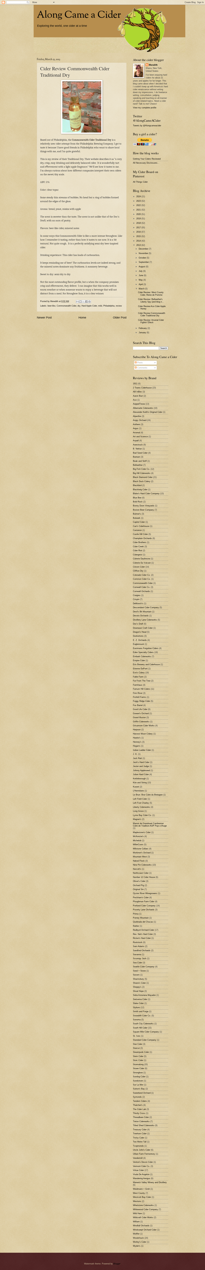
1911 (135, 383)
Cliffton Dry (138, 571)
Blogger (116, 1263)
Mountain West (140, 856)
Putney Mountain (141, 918)
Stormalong (138, 1064)
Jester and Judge (141, 766)
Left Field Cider (140, 799)
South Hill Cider (140, 1028)
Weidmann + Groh (141, 1189)
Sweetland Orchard (142, 1093)
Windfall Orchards (141, 1225)
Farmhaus (137, 685)
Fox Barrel (138, 705)
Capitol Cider (139, 522)
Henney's (137, 742)
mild (100, 306)
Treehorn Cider (140, 1133)
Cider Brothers (139, 542)
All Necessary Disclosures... (146, 163)
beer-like (51, 306)
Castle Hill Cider (140, 534)
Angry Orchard (139, 420)
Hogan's (136, 746)
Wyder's (136, 1246)
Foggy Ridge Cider (141, 701)
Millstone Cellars (140, 848)
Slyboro (136, 1007)
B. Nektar (137, 449)
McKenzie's (138, 836)
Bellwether (138, 465)
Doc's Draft (138, 624)
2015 (138, 236)
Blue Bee (137, 497)
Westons (137, 1201)
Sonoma (137, 1019)
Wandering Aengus (141, 1178)
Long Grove (138, 811)
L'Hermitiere (138, 791)
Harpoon (137, 729)
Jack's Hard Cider (141, 762)
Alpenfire (137, 416)
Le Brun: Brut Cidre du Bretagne (148, 795)
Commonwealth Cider (66, 306)
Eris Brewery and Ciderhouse (146, 664)
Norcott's (137, 869)
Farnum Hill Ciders (141, 689)
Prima (135, 914)
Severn (136, 975)
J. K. (135, 754)
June (141, 275)
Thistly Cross (139, 1113)
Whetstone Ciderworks (143, 1205)
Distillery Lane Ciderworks (145, 620)
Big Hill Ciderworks (141, 473)
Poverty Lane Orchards (143, 909)
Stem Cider (138, 1056)
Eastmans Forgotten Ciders (145, 648)
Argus (135, 428)
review (119, 306)
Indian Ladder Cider (142, 750)
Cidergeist (137, 554)
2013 (138, 245)
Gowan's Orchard (141, 713)
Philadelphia (109, 306)
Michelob (137, 840)
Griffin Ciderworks (141, 721)
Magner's (137, 819)
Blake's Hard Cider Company (146, 493)
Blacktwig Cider (140, 489)
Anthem (136, 424)
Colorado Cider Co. (141, 575)
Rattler (136, 926)
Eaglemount (138, 644)
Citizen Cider (139, 567)
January (143, 332)
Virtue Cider (138, 1170)
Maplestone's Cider (142, 832)
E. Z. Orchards (140, 640)
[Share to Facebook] (86, 301)
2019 (138, 218)
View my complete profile (144, 107)
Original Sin (138, 889)
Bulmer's (137, 514)
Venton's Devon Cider (143, 1162)
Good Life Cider (140, 709)
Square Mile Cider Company (146, 1032)
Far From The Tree (141, 681)
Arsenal (136, 432)
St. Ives (136, 1036)
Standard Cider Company (144, 1040)
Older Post (120, 317)
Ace (135, 400)
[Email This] (77, 301)
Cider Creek (138, 546)
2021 (138, 210)
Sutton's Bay (139, 1089)
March (142, 288)
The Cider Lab (139, 1109)
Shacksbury (138, 979)
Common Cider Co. (142, 579)
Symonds (137, 1097)
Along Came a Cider (79, 15)
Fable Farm (138, 677)
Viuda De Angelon (141, 1174)
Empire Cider (139, 660)
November (144, 253)
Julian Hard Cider (141, 774)
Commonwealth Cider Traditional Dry (91, 139)
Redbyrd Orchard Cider (143, 930)
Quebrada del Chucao (143, 922)
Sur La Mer (138, 1085)
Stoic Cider (138, 1060)
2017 (138, 227)
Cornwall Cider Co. (141, 587)
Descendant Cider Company (146, 607)
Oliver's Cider (139, 881)
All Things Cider (140, 182)
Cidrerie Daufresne (141, 558)
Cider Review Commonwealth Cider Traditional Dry (151, 314)
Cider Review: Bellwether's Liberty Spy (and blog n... (151, 300)
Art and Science (140, 436)
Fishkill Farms (139, 697)
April (141, 284)
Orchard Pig (138, 885)
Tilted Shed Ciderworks (143, 1125)
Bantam (136, 457)
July (141, 271)
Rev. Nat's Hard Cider (143, 934)
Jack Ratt (137, 758)
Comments (142, 368)
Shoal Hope (138, 991)
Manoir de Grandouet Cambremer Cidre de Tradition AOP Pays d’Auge (150, 824)
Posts (140, 362)
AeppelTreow (139, 404)
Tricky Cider (138, 1138)
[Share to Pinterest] (89, 301)
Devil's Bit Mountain (142, 611)
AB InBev (137, 392)
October (143, 258)
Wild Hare (137, 1213)
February (143, 328)
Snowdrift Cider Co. (142, 1015)
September (144, 262)
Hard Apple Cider (89, 306)
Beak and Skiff (140, 461)
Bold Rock (138, 501)
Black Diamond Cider (142, 477)
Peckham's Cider (141, 897)
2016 (138, 232)
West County (139, 1193)
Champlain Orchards (142, 538)
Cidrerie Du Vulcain (142, 563)
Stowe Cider (138, 1068)
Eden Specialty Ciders (143, 652)
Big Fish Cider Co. (141, 469)
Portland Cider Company (144, 905)
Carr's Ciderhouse (141, 526)
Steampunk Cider (141, 1052)
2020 (138, 214)
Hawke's (137, 738)
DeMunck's (138, 603)
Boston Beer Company (143, 510)
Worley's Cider (139, 1242)
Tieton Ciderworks (141, 1121)
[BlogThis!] (80, 301)
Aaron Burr (138, 396)
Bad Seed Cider (140, 453)
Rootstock (137, 942)
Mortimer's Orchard (142, 852)
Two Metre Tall (139, 1142)
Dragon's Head (139, 632)
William (136, 1221)
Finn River (137, 693)
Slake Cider (138, 1003)
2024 (138, 196)
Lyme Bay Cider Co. (142, 815)
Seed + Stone (139, 971)
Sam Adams (138, 946)
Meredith (153, 65)
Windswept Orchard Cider (144, 1230)
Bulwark (136, 518)
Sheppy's (137, 987)
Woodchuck (138, 1238)
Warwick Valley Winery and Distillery (150, 1182)
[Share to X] (83, 301)
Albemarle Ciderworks (143, 408)
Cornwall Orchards (141, 591)
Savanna (137, 954)
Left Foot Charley (141, 803)
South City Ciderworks (143, 1023)
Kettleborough (139, 778)
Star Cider (137, 1044)
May (141, 280)
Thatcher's (138, 1105)
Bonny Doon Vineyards (143, 505)
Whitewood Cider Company (145, 1209)
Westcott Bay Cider (142, 1197)
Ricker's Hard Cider (142, 938)
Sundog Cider (139, 1076)
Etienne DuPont (140, 668)
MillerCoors (138, 844)
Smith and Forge (140, 1011)
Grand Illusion (139, 717)
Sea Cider (137, 962)
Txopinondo (138, 1146)
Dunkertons (138, 636)
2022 (138, 205)
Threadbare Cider (141, 1117)
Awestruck (138, 444)
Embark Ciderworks (142, 656)
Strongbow (138, 1072)
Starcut (136, 1048)
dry (79, 306)
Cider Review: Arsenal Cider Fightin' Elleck (151, 321)
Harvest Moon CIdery (143, 734)
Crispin (136, 599)
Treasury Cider (140, 1129)
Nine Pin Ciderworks (142, 865)
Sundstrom (138, 1081)
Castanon (137, 530)
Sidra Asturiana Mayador (144, 995)
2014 (138, 241)
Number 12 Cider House (144, 877)
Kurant (136, 787)
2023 (138, 201)
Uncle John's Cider (141, 1150)
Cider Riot (137, 550)
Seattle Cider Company (143, 966)
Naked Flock (139, 861)
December (144, 249)
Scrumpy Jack (139, 958)
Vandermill (138, 1158)
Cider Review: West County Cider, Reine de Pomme (151, 293)
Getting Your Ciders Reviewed (147, 159)
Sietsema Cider (140, 999)
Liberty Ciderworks (141, 807)
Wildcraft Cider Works (143, 1217)
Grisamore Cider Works (144, 725)
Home (82, 317)
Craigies (136, 595)
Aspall (136, 440)
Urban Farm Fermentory (144, 1154)
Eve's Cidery (139, 672)
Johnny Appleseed (141, 770)
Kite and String (140, 782)
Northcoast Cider (140, 873)
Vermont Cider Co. (141, 1166)
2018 (138, 223)
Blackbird (137, 485)
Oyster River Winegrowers (145, 893)
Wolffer (136, 1234)
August (142, 266)
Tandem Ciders (140, 1101)
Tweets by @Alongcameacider (147, 125)
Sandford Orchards (141, 950)
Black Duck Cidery (141, 481)
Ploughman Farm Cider (143, 901)
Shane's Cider (139, 983)
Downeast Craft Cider (143, 628)
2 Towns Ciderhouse (142, 388)
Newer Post (44, 317)
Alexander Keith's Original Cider (147, 412)
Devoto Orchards (141, 615)
